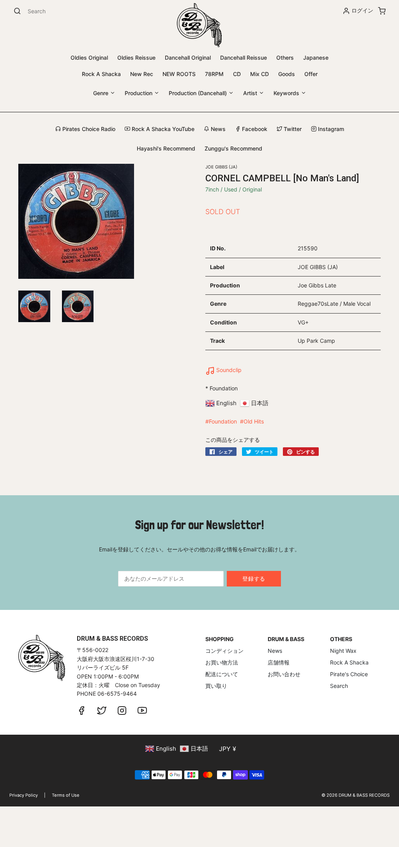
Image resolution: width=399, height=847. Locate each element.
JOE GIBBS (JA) (221, 167)
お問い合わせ (284, 674)
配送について (221, 674)
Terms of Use (65, 795)
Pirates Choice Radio (88, 129)
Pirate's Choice (349, 674)
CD (237, 74)
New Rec (141, 74)
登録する (253, 578)
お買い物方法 (221, 662)
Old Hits (254, 421)
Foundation (223, 421)
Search (339, 685)
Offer (311, 74)
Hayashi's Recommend (166, 148)
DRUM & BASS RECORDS (364, 795)
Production (139, 93)
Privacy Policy (23, 795)
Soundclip (228, 370)
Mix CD (259, 74)
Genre (101, 93)
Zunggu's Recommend (233, 148)
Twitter (292, 129)
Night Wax (343, 650)
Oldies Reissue (136, 57)
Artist (251, 93)
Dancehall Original (188, 57)
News (217, 129)
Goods (286, 74)
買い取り (216, 685)
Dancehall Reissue (243, 57)
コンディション (224, 650)
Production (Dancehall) (198, 93)
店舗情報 (279, 662)
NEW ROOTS (179, 74)
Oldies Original (89, 57)
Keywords (287, 93)
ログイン (362, 10)
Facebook (253, 129)
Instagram (330, 129)
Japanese (315, 57)
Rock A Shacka (101, 74)
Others (285, 57)
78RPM (214, 74)
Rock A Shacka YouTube (162, 129)
